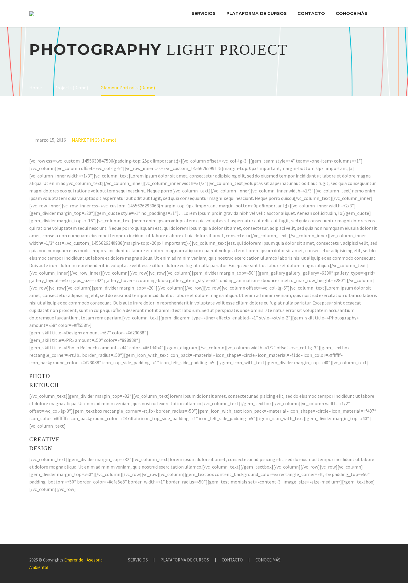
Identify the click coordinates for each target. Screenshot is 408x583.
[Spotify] (377, 560)
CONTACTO (311, 13)
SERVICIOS (203, 13)
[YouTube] (369, 560)
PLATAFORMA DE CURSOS (256, 13)
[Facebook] (353, 560)
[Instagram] (361, 560)
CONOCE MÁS (351, 13)
